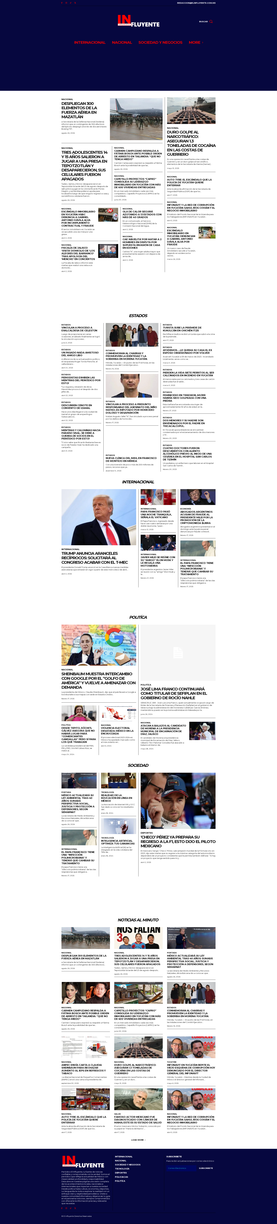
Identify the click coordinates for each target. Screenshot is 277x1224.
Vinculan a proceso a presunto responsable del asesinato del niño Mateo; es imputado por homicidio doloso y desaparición (131, 408)
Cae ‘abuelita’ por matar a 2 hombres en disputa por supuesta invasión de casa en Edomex (142, 243)
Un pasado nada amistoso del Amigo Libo (80, 354)
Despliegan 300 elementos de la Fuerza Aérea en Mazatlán (79, 110)
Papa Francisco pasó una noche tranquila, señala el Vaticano (156, 514)
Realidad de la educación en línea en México (116, 798)
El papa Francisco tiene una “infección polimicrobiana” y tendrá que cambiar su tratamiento (197, 569)
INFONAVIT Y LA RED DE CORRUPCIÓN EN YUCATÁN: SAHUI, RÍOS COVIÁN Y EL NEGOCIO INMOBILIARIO (191, 207)
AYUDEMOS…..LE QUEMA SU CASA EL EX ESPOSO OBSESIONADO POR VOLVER (187, 351)
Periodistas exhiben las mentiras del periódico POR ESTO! (80, 380)
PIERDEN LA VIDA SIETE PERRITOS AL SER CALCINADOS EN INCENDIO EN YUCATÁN (188, 374)
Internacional (70, 549)
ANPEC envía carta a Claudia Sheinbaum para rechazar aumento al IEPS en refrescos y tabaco (83, 1069)
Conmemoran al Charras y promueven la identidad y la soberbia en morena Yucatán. (126, 356)
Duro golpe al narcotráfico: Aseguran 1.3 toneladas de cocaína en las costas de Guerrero (191, 143)
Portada (66, 792)
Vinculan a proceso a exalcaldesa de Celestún (79, 329)
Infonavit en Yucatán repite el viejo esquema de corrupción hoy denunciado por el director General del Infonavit (191, 1069)
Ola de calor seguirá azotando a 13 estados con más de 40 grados (142, 214)
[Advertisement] (138, 69)
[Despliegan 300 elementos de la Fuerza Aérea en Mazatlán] (136, 119)
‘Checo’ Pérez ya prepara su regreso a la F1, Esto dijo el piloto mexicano (178, 841)
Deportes (147, 833)
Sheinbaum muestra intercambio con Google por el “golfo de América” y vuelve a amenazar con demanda (98, 680)
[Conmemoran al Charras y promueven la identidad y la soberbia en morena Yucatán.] (132, 335)
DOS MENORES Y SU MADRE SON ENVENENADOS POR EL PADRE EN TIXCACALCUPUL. (184, 423)
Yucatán (171, 1062)
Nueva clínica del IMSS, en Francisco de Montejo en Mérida (131, 459)
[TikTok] (70, 2)
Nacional (67, 99)
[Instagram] (66, 2)
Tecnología (107, 792)
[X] (75, 2)
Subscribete (206, 1168)
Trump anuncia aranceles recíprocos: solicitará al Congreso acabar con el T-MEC (94, 558)
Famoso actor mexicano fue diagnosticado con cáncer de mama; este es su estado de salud (138, 1119)
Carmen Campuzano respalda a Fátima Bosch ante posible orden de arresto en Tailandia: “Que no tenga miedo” (138, 155)
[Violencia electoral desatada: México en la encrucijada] (118, 713)
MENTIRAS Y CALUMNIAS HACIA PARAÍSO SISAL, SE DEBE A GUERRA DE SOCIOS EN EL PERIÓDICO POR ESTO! (80, 434)
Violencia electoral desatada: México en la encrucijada (117, 731)
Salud (117, 1114)
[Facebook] (61, 2)
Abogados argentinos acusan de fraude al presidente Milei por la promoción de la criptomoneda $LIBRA (196, 517)
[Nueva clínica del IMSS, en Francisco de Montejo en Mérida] (132, 439)
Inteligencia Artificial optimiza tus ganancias (118, 842)
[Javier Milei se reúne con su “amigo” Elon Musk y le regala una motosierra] (158, 543)
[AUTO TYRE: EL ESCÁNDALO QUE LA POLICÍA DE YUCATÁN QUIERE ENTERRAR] (85, 1099)
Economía (185, 509)
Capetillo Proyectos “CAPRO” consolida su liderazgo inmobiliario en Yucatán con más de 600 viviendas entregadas (137, 183)
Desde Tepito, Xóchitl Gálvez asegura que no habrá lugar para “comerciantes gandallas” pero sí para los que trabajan (78, 735)
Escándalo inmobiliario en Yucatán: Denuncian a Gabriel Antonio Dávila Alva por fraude (181, 237)
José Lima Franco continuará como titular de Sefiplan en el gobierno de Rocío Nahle (174, 693)
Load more (137, 1140)
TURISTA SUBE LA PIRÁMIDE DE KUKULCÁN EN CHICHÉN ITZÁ (182, 329)
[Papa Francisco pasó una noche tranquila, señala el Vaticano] (158, 497)
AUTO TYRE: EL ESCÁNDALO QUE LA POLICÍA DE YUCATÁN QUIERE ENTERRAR (189, 182)
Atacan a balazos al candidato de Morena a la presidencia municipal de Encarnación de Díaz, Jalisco (163, 730)
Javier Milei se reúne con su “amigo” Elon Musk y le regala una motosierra (158, 561)
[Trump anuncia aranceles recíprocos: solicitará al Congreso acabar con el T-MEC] (98, 517)
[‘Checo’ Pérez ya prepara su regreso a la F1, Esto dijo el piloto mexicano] (178, 801)
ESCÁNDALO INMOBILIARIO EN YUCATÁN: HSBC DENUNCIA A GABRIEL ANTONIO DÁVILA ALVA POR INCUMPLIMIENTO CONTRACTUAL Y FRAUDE (78, 218)
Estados (66, 325)
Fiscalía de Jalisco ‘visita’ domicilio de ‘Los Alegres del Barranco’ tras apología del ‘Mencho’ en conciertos (78, 253)
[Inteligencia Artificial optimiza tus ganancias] (118, 826)
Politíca (66, 725)
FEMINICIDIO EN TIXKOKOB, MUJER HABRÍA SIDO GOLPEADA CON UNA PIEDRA (184, 398)
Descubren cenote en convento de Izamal (76, 407)
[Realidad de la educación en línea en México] (118, 781)
